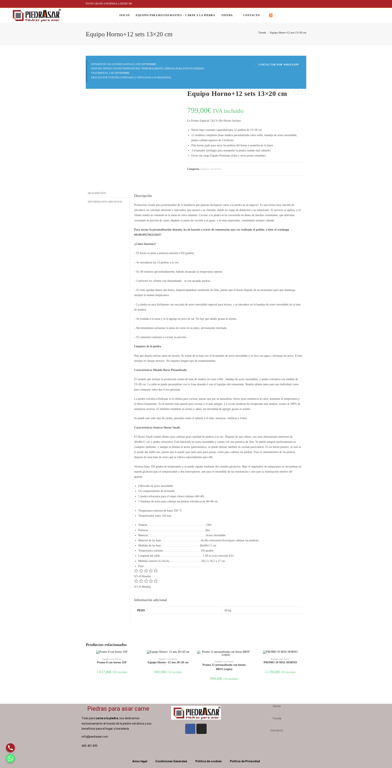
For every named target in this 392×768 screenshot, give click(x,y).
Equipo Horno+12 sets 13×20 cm (288, 32)
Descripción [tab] (97, 193)
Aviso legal (139, 761)
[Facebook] (380, 15)
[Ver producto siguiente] (303, 91)
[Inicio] (253, 32)
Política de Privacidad (245, 761)
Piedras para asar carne (118, 708)
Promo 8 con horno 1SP (112, 662)
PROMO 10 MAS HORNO (280, 662)
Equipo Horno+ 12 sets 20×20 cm (168, 662)
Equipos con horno (210, 168)
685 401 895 (90, 745)
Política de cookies (208, 761)
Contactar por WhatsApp (278, 64)
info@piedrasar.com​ (95, 736)
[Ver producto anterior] (296, 91)
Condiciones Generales (171, 761)
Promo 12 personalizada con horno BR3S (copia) (224, 667)
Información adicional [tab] (105, 201)
